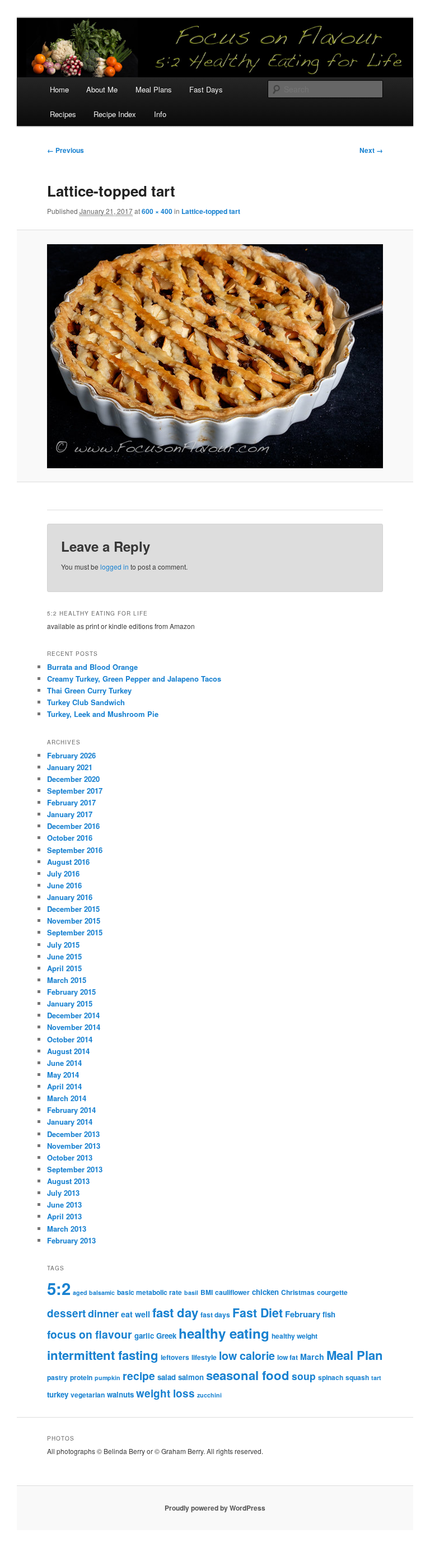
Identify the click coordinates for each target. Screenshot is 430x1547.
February (302, 1314)
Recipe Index (115, 114)
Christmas (298, 1292)
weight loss (165, 1393)
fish (328, 1314)
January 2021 (69, 767)
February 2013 (71, 1240)
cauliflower (232, 1292)
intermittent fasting (102, 1355)
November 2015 (73, 920)
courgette (332, 1292)
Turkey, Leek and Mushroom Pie (102, 714)
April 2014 (64, 1086)
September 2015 (74, 932)
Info (160, 114)
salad (166, 1377)
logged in (114, 566)
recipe (139, 1375)
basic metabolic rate (149, 1292)
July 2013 (63, 1192)
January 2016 (69, 897)
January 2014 (69, 1121)
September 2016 (74, 850)
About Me (102, 89)
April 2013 (64, 1216)
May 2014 (63, 1074)
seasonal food (247, 1375)
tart (376, 1377)
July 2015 (63, 944)
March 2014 (66, 1098)
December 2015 (73, 908)
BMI (206, 1292)
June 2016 (64, 885)
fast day (175, 1312)
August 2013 (68, 1181)
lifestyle (204, 1357)
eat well (135, 1314)
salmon (191, 1377)
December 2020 (73, 779)
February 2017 (71, 802)
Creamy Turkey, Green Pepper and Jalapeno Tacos (134, 678)
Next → (371, 150)
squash (357, 1377)
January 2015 (69, 1003)
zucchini (209, 1395)
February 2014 (71, 1110)
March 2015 (66, 980)
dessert (66, 1313)
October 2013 (69, 1157)
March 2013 (66, 1228)
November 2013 (73, 1145)
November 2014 (73, 1027)
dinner (103, 1313)
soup (304, 1376)
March (312, 1356)
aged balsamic (94, 1292)
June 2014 (64, 1062)
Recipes (63, 114)
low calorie (247, 1355)
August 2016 (68, 861)
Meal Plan (354, 1355)
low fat (287, 1357)
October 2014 (69, 1039)
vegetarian (88, 1395)
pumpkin (107, 1377)
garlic (144, 1335)
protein (81, 1377)
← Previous (65, 150)
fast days (215, 1315)
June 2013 (64, 1204)
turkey (57, 1394)
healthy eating (224, 1333)
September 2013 (74, 1169)
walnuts (120, 1394)
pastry (57, 1377)
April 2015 (64, 968)
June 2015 (64, 956)
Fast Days (206, 89)
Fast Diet (257, 1312)
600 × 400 (157, 211)
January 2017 (69, 814)
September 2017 (74, 790)
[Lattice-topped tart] (215, 356)
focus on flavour (89, 1334)
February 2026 (71, 755)
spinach (330, 1377)
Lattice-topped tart (210, 211)
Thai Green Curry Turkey (89, 690)
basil (191, 1292)
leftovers (175, 1357)
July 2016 (63, 873)
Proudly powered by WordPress (215, 1508)
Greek (166, 1335)
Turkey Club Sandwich (86, 702)
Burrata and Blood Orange (92, 666)
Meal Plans (153, 89)
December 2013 (73, 1134)
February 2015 (71, 991)
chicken (265, 1292)
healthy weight (294, 1336)
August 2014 (68, 1051)
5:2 (59, 1288)
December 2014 (73, 1015)
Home (59, 89)
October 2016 (69, 837)
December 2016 (73, 826)
